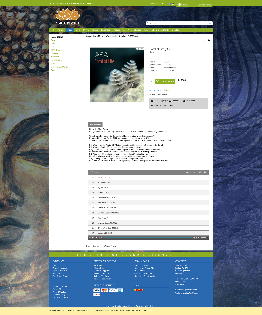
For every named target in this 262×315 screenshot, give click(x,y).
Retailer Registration (102, 279)
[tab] (95, 124)
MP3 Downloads (90, 30)
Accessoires (119, 30)
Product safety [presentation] (95, 125)
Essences (105, 30)
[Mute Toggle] (199, 238)
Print (206, 40)
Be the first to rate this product (164, 105)
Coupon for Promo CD (144, 268)
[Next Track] (97, 238)
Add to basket (167, 81)
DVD (78, 30)
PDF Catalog (139, 271)
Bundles (175, 30)
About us (56, 273)
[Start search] (210, 23)
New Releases (134, 30)
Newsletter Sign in (60, 294)
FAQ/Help (97, 265)
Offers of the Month (160, 30)
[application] (148, 205)
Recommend (176, 101)
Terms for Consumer (61, 268)
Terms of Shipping (101, 271)
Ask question (190, 101)
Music (69, 30)
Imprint (56, 265)
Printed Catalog (59, 292)
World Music (110, 246)
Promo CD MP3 (141, 265)
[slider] (205, 237)
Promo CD (57, 289)
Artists (61, 30)
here (150, 310)
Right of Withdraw (60, 271)
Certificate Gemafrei (143, 273)
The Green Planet (60, 276)
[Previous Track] (89, 238)
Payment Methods (101, 273)
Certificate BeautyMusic (144, 276)
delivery (167, 90)
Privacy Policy (99, 268)
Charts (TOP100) (60, 286)
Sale (146, 30)
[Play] (93, 238)
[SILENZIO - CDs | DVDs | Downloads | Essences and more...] (67, 17)
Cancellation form (60, 297)
